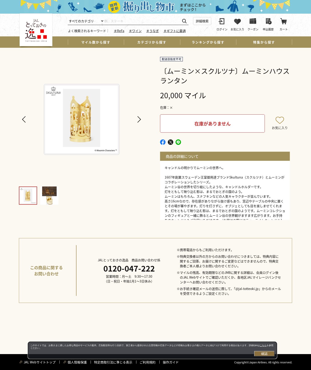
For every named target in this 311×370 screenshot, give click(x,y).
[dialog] (152, 350)
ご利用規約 (148, 362)
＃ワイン (135, 30)
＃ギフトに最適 (174, 30)
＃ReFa (119, 30)
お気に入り (280, 127)
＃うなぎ (152, 30)
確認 (264, 353)
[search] (184, 21)
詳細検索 (202, 21)
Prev (24, 119)
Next (138, 119)
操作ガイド (171, 362)
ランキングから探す (208, 42)
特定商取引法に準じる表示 (113, 362)
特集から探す (264, 42)
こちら (263, 345)
